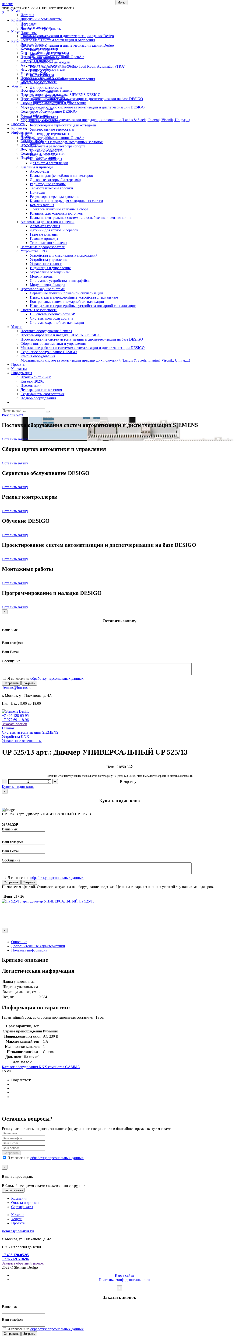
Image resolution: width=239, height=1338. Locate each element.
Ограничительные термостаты (45, 53)
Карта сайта (124, 1275)
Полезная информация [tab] (29, 950)
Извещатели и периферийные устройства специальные (74, 297)
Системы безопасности (39, 82)
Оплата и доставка (35, 27)
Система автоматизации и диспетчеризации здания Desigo (67, 36)
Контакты (19, 128)
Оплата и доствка (25, 1203)
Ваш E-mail (11, 652)
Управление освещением (50, 272)
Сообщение (11, 661)
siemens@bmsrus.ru (17, 688)
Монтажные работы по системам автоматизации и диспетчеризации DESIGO (83, 107)
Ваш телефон (12, 643)
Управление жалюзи (46, 264)
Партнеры (29, 23)
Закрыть (29, 683)
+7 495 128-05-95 (15, 716)
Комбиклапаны (42, 205)
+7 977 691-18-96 (15, 720)
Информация (21, 132)
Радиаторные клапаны (48, 184)
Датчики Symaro (34, 44)
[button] (9, 415)
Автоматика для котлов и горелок (47, 65)
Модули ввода (41, 276)
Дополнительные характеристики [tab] (38, 946)
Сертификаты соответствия (42, 153)
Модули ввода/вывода (47, 285)
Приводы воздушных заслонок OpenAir (52, 57)
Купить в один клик (18, 787)
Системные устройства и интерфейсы (60, 280)
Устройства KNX (34, 74)
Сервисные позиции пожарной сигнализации (66, 293)
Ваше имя (10, 630)
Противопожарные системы (43, 78)
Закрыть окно (13, 1190)
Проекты (18, 124)
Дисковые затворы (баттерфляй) (55, 180)
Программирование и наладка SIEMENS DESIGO (61, 95)
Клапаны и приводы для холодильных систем (66, 201)
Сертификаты (22, 1207)
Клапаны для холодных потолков (56, 213)
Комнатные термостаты (39, 48)
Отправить (11, 683)
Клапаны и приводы (37, 61)
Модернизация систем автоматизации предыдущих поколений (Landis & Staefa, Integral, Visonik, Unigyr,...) (105, 120)
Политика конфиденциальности (124, 1280)
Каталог (17, 32)
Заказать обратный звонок (23, 1263)
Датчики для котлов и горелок (54, 230)
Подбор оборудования (38, 158)
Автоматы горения (45, 226)
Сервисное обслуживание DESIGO (49, 111)
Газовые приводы (44, 238)
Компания (19, 11)
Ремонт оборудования (38, 116)
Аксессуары (39, 171)
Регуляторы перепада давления (54, 197)
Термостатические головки (51, 188)
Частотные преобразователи (43, 69)
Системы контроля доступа (51, 318)
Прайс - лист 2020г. (36, 137)
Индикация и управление (50, 268)
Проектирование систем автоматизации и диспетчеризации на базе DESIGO (82, 99)
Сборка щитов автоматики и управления (53, 103)
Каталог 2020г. (32, 141)
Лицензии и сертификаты (41, 19)
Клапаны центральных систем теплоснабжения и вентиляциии (80, 218)
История (27, 15)
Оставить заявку (15, 439)
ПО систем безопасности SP (52, 314)
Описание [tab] (19, 942)
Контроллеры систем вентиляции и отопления (58, 40)
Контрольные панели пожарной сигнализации (67, 301)
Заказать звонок (14, 724)
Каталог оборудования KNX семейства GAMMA (41, 1067)
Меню (121, 2)
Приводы (37, 192)
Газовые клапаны (44, 234)
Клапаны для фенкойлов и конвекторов (61, 176)
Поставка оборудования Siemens (46, 90)
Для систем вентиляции (49, 163)
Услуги (16, 86)
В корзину (128, 782)
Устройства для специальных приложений (64, 255)
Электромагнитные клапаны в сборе (59, 209)
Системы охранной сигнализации (57, 322)
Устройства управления (48, 259)
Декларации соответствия (41, 149)
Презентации (31, 145)
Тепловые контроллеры (48, 243)
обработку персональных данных (57, 678)
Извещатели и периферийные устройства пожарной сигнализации (83, 306)
